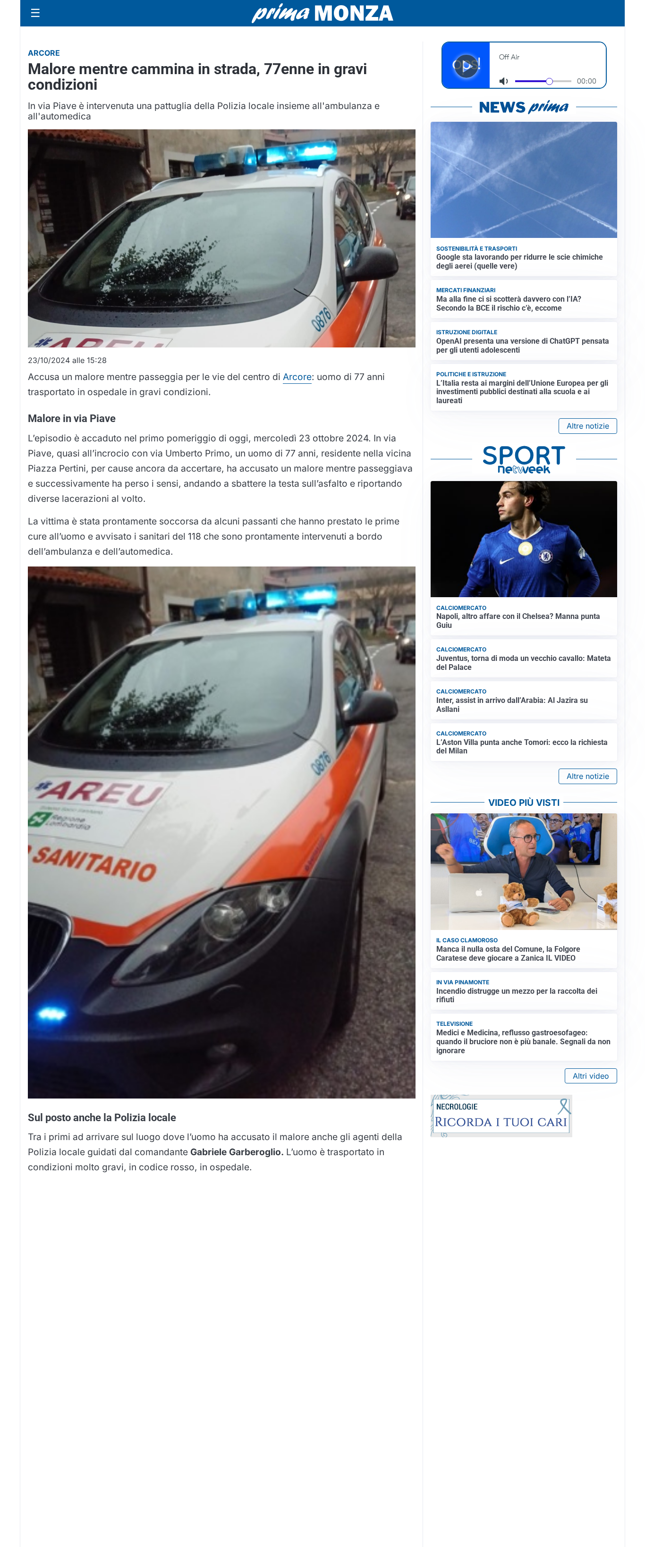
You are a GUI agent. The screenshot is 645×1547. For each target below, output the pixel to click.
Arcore (297, 376)
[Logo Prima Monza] (322, 13)
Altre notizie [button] (588, 426)
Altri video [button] (591, 1076)
